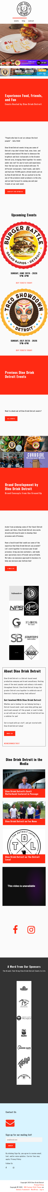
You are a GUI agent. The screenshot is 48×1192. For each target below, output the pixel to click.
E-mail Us (10, 568)
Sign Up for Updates (15, 191)
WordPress (34, 1190)
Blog (23, 20)
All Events (11, 419)
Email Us (10, 733)
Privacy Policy (16, 1159)
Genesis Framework (23, 1190)
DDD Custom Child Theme (33, 1187)
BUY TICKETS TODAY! (24, 282)
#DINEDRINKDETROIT (12, 743)
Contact (31, 20)
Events (16, 20)
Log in (42, 1190)
